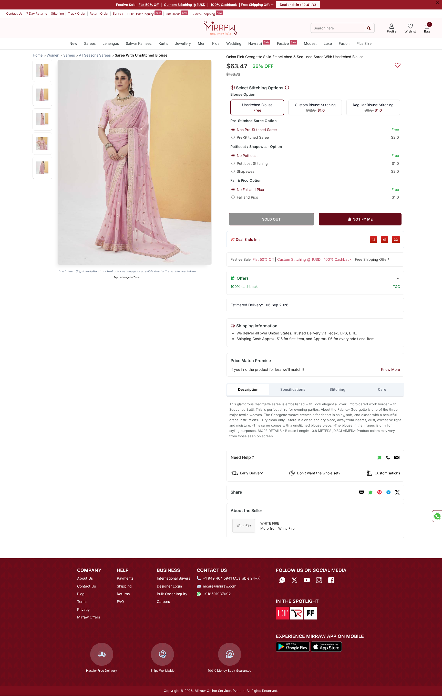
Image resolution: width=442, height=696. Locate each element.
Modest (310, 43)
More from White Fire (277, 528)
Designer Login (169, 586)
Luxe (328, 43)
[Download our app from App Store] (326, 646)
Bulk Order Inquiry (144, 13)
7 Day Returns (36, 13)
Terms (82, 601)
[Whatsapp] (282, 579)
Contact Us (14, 13)
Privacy (83, 609)
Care (382, 389)
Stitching (57, 13)
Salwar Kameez (139, 43)
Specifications (292, 389)
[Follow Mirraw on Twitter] (294, 579)
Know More (390, 369)
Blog (81, 594)
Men (201, 43)
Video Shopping (207, 13)
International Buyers (173, 578)
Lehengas (110, 43)
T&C (396, 286)
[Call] (388, 457)
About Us (85, 578)
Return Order (99, 13)
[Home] (220, 27)
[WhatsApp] (379, 457)
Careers (163, 601)
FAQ (120, 601)
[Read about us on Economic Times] (282, 612)
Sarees (90, 43)
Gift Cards (176, 13)
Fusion (344, 43)
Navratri (258, 43)
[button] (42, 70)
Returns (123, 594)
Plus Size (364, 43)
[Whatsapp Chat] (437, 516)
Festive (286, 43)
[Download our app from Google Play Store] (293, 646)
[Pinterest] (379, 492)
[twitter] (397, 492)
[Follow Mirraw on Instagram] (319, 579)
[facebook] (388, 492)
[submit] (369, 28)
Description (248, 389)
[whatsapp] (370, 492)
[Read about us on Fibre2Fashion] (310, 612)
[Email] (397, 457)
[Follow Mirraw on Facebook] (331, 579)
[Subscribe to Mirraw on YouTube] (306, 579)
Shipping (124, 586)
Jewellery (183, 43)
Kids (215, 43)
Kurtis (163, 43)
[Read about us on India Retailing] (296, 612)
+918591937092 (217, 594)
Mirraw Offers (88, 617)
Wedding (233, 43)
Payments (125, 578)
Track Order (77, 13)
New (73, 43)
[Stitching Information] (287, 87)
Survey (118, 13)
